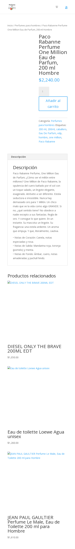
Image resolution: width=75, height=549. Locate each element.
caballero (61, 129)
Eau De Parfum (47, 133)
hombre (43, 137)
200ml (51, 129)
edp (59, 133)
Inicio (10, 25)
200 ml (42, 129)
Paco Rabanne (47, 141)
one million (55, 137)
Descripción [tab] (18, 156)
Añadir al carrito (53, 103)
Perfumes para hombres (28, 25)
